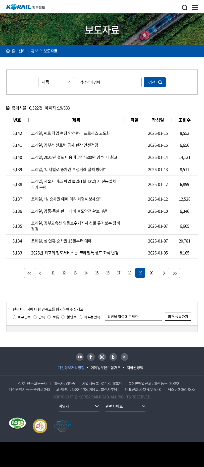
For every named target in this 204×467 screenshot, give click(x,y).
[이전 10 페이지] (40, 273)
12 (63, 272)
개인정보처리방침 (71, 367)
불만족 (71, 317)
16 (107, 272)
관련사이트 (114, 406)
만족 (42, 317)
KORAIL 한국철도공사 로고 (25, 7)
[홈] (8, 51)
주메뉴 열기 (195, 7)
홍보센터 (19, 51)
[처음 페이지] (29, 273)
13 (74, 272)
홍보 (34, 51)
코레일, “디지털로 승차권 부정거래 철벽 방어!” (68, 169)
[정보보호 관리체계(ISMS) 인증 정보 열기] (62, 426)
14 (85, 272)
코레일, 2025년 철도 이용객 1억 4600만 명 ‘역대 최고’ (74, 157)
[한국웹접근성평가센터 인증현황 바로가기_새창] (17, 426)
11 (52, 272)
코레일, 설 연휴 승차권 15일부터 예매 (61, 241)
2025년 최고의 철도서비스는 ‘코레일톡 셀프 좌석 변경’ (75, 253)
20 (151, 272)
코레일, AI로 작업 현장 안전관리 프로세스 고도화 (70, 133)
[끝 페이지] (175, 273)
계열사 (64, 406)
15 (96, 272)
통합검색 (185, 7)
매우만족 (24, 317)
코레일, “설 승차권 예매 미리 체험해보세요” (66, 199)
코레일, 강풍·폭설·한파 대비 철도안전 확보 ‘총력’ (70, 211)
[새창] (80, 357)
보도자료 (50, 51)
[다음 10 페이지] (164, 273)
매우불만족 (92, 317)
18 (129, 272)
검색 (152, 82)
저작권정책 (135, 367)
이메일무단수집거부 (106, 367)
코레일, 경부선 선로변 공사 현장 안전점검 (64, 145)
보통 (56, 317)
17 (118, 272)
